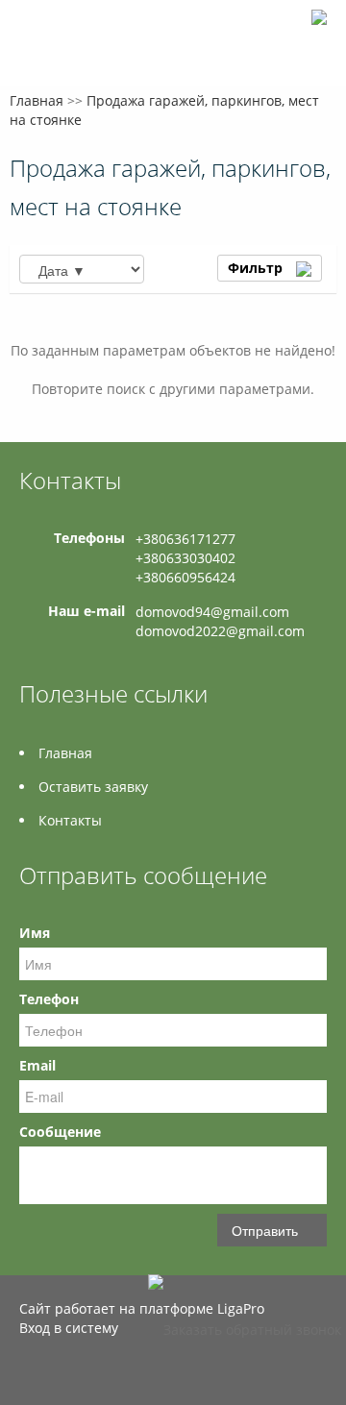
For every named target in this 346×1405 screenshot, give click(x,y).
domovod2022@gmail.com (220, 631)
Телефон (49, 999)
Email (37, 1065)
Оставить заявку (93, 786)
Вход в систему (68, 1328)
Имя (34, 933)
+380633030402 (185, 558)
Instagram (31, 1369)
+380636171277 (185, 539)
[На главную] (319, 11)
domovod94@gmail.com (212, 612)
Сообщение (60, 1131)
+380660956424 (185, 577)
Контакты (70, 820)
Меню (36, 45)
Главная (36, 100)
